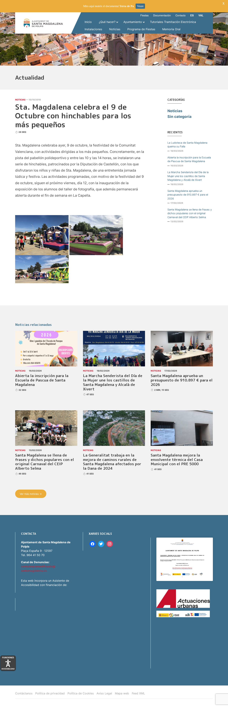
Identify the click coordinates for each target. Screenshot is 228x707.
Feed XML (138, 693)
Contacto (180, 15)
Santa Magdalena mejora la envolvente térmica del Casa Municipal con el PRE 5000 (177, 460)
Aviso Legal (104, 693)
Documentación (162, 15)
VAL (200, 15)
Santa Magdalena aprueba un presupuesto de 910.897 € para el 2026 (187, 194)
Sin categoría (179, 116)
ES (192, 15)
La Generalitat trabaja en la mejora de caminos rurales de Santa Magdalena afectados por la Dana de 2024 (112, 462)
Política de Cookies (81, 693)
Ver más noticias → (31, 493)
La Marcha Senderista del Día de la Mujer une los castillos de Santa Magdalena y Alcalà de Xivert (188, 176)
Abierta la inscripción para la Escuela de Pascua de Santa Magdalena (189, 159)
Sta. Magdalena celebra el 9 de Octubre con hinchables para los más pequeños (73, 116)
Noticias (20, 99)
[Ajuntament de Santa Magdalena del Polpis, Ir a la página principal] (43, 22)
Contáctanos (23, 693)
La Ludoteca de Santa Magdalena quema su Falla (187, 144)
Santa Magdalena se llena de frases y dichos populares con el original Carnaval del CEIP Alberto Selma (189, 213)
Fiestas (144, 15)
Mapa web (122, 693)
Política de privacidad (50, 693)
